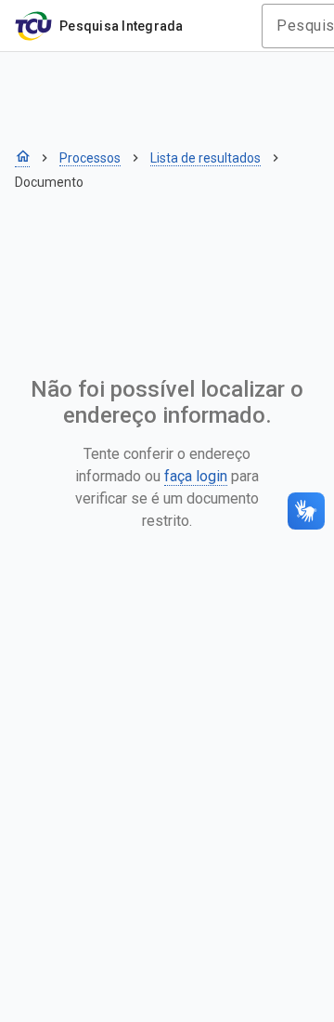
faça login (195, 476)
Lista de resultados (205, 158)
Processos (90, 158)
